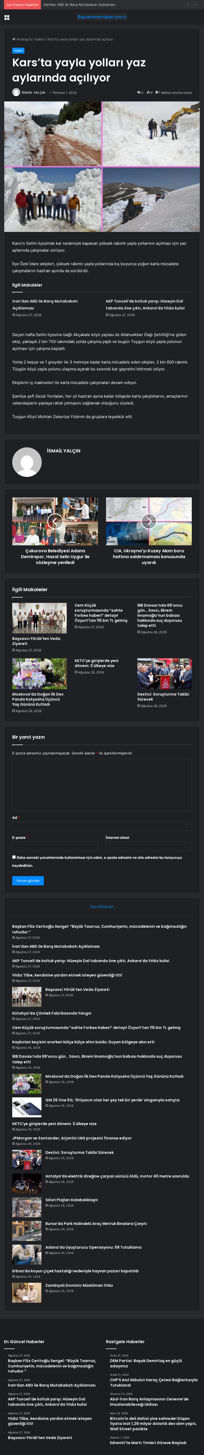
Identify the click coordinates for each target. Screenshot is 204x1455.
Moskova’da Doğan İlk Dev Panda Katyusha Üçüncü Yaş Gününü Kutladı (37, 699)
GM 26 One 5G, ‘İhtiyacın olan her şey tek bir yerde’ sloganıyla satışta (112, 1100)
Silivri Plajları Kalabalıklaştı (71, 1200)
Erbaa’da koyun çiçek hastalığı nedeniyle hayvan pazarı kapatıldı (75, 1271)
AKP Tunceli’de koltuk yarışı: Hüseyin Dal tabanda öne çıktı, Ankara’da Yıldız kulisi (110, 4)
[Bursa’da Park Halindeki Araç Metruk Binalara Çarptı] (26, 1231)
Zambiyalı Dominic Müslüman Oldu (79, 1285)
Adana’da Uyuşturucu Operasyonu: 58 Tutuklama (93, 1247)
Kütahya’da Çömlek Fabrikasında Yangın (51, 1013)
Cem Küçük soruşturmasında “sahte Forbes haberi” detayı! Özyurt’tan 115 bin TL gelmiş (101, 613)
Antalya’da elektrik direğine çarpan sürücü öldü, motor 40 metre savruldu (117, 1176)
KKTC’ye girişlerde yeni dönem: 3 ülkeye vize (96, 663)
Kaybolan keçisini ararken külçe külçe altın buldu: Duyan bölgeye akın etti (83, 1042)
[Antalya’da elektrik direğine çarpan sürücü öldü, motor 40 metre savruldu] (26, 1184)
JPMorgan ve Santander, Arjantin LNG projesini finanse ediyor (72, 1138)
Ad (16, 817)
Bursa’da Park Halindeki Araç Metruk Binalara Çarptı (96, 1223)
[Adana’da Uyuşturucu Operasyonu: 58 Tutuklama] (26, 1255)
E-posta (20, 837)
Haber (40, 39)
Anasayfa (23, 39)
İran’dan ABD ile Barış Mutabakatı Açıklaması (56, 946)
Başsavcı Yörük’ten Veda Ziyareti (36, 641)
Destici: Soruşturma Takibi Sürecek (163, 697)
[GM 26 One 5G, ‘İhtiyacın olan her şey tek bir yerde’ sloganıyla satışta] (26, 1107)
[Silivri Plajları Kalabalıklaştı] (26, 1207)
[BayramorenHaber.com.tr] (102, 17)
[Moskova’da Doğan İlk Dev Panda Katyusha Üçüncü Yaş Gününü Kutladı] (39, 673)
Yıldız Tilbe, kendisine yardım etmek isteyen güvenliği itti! (67, 975)
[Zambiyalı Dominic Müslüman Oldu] (26, 1293)
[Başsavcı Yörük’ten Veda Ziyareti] (39, 618)
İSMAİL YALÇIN (33, 93)
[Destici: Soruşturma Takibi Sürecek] (164, 673)
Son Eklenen (102, 906)
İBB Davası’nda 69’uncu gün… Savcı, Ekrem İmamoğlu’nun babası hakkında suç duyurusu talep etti (159, 615)
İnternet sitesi (117, 837)
